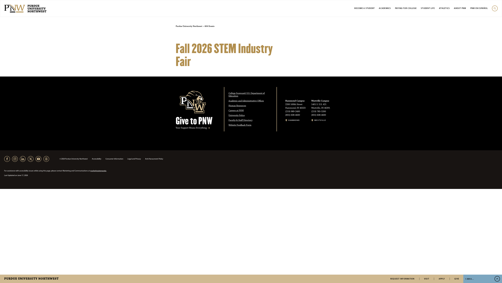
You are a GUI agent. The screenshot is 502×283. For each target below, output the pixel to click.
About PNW (460, 8)
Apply (442, 278)
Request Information (402, 278)
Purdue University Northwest (31, 279)
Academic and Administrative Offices (246, 100)
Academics (385, 8)
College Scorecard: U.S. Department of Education (247, 94)
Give (456, 278)
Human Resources (237, 105)
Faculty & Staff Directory (240, 120)
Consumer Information (114, 159)
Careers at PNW (236, 110)
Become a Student (364, 8)
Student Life (428, 8)
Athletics (444, 8)
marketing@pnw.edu (98, 171)
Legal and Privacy (134, 159)
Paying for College (406, 8)
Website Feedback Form (240, 125)
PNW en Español (479, 8)
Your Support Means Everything (191, 128)
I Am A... (469, 279)
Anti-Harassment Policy (154, 159)
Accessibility (96, 159)
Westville (320, 120)
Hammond (294, 120)
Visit (426, 278)
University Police (237, 115)
